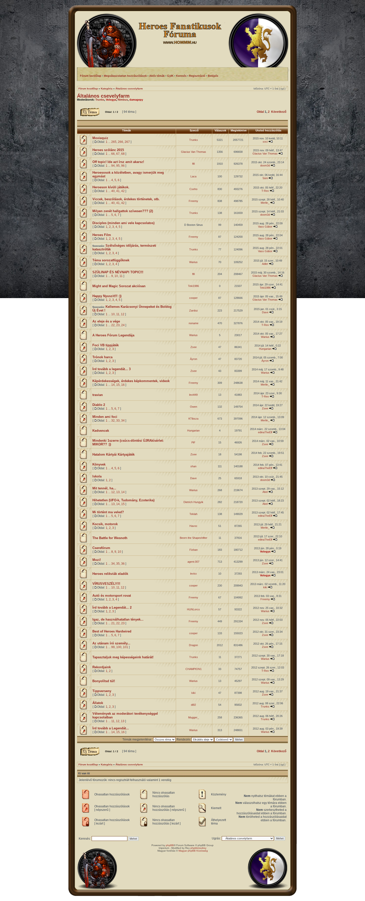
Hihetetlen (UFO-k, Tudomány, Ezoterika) (123, 500)
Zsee (193, 347)
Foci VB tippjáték (105, 345)
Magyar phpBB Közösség (193, 850)
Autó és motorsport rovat (111, 595)
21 (113, 623)
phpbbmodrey (198, 848)
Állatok (97, 703)
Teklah (193, 513)
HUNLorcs (193, 609)
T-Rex (265, 190)
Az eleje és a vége (106, 321)
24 (123, 325)
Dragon (193, 645)
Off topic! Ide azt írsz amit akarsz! (118, 162)
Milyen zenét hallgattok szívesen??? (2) (122, 211)
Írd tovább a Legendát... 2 (112, 607)
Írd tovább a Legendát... (110, 728)
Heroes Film (101, 235)
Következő (278, 112)
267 (127, 142)
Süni (265, 178)
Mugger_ (193, 717)
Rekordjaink (101, 667)
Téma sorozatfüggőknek (110, 260)
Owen (193, 406)
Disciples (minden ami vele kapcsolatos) (123, 223)
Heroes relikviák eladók (110, 574)
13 (118, 492)
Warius (193, 262)
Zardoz (193, 310)
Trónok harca (102, 357)
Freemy (193, 200)
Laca (193, 176)
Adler (265, 263)
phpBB (170, 845)
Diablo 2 (98, 405)
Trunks (99, 99)
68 (123, 154)
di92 (193, 704)
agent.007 (193, 561)
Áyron (193, 358)
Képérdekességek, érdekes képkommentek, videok (131, 381)
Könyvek (99, 464)
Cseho (193, 189)
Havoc (193, 525)
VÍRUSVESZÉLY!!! (106, 584)
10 (116, 276)
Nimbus (123, 99)
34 (123, 420)
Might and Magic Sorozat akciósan (119, 286)
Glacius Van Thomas (193, 151)
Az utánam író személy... (111, 643)
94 (113, 165)
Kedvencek (100, 430)
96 (123, 165)
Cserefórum (101, 548)
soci (265, 141)
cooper (193, 297)
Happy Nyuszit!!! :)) (106, 296)
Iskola (97, 476)
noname (193, 323)
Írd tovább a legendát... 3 (111, 369)
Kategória (106, 88)
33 (118, 420)
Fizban (193, 549)
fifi (193, 163)
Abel (265, 491)
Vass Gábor (265, 226)
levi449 (193, 394)
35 (118, 563)
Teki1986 (193, 285)
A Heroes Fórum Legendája (113, 335)
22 (113, 325)
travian (97, 395)
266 (120, 142)
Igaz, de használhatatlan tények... (118, 619)
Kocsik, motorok (105, 524)
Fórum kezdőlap (88, 88)
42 (123, 191)
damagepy (136, 99)
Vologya (111, 99)
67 (118, 154)
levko (193, 573)
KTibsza (193, 418)
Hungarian (265, 348)
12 (122, 314)
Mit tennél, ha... (104, 488)
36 (123, 563)
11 (121, 276)
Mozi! (96, 560)
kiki (265, 587)
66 (113, 154)
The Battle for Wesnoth (109, 538)
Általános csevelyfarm (129, 88)
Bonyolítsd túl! (103, 681)
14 (113, 385)
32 (113, 420)
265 (113, 142)
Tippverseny (101, 691)
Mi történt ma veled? (108, 512)
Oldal (260, 112)
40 (113, 191)
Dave (265, 312)
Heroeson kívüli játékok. (110, 187)
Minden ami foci (104, 417)
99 (113, 647)
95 (118, 165)
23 (118, 325)
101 (125, 647)
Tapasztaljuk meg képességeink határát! (122, 657)
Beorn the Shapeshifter (193, 537)
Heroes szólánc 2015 (108, 150)
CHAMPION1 (193, 668)
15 (118, 385)
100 (118, 647)
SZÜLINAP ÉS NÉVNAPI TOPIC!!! (117, 272)
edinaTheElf (265, 432)
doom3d (265, 165)
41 (118, 191)
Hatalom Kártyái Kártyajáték (113, 454)
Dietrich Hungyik (193, 502)
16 (123, 385)
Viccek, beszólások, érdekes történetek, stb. (126, 199)
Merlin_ (265, 202)
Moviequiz (100, 138)
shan (193, 466)
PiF (193, 442)
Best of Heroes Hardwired (111, 631)
